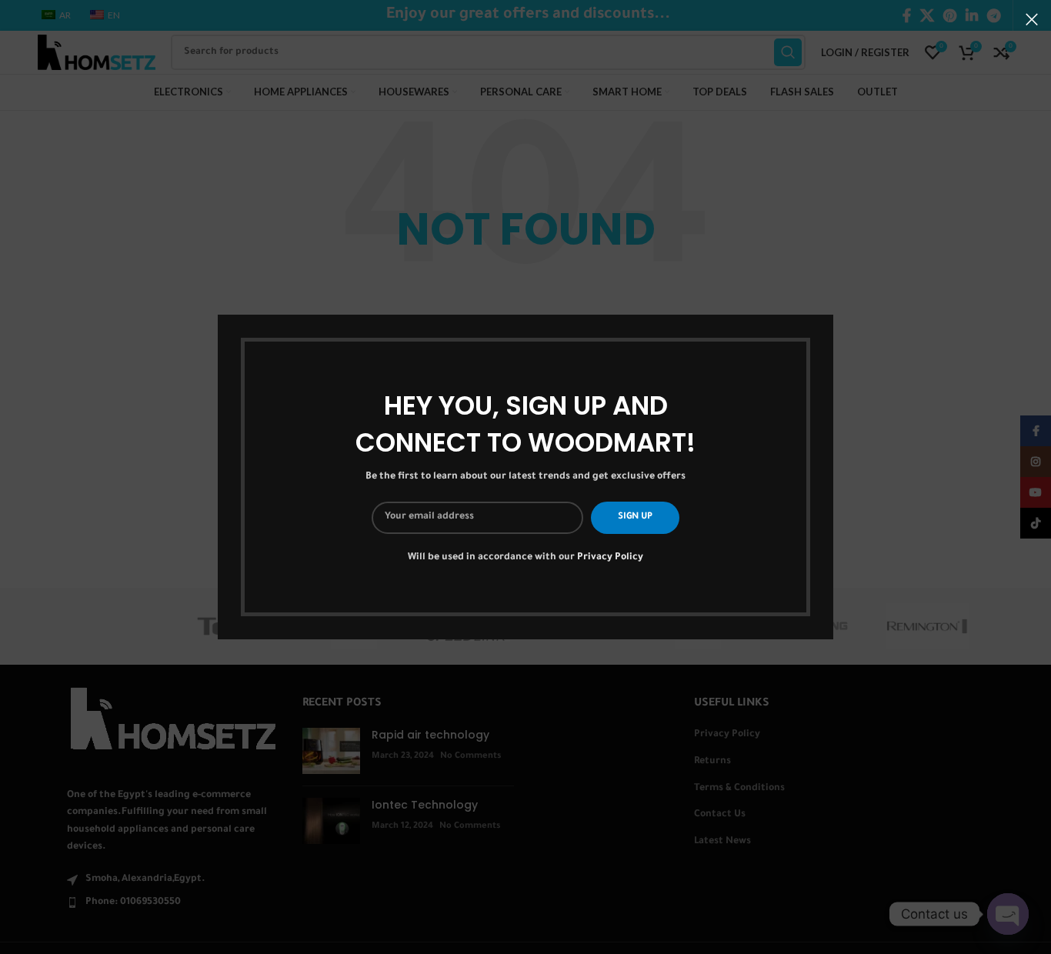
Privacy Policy (610, 557)
